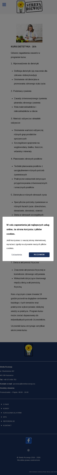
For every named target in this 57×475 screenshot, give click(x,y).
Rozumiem (39, 255)
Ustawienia (16, 255)
